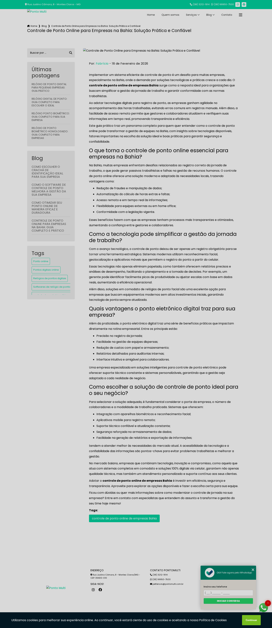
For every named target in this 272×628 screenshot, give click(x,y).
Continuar (251, 620)
